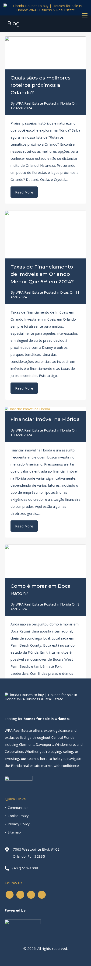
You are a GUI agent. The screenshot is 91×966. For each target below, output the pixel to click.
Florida (65, 103)
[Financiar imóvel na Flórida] (45, 409)
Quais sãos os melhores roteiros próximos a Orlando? (40, 85)
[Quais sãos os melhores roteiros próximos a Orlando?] (45, 52)
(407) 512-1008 (25, 868)
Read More (24, 192)
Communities (18, 807)
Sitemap (14, 832)
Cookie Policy (18, 816)
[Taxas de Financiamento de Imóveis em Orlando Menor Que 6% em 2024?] (45, 234)
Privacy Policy (19, 824)
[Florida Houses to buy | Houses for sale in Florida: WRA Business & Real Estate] (46, 10)
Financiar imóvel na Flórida (45, 419)
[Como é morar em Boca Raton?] (45, 561)
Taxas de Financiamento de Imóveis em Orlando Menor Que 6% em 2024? (42, 274)
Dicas (64, 292)
